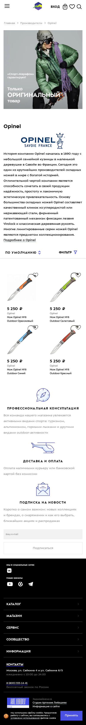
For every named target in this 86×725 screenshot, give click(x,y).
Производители (31, 23)
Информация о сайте (46, 706)
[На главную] (37, 7)
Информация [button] (18, 651)
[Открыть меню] (7, 7)
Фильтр (66, 252)
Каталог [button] (13, 604)
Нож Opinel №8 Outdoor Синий (16, 372)
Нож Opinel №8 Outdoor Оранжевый (20, 319)
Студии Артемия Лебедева (50, 703)
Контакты (14, 664)
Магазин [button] (14, 616)
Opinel (11, 313)
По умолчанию (20, 252)
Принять (71, 715)
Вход (55, 6)
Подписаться (43, 548)
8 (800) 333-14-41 (17, 683)
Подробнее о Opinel (20, 240)
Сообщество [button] (17, 639)
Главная (9, 23)
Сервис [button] (12, 627)
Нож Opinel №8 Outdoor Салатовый (62, 319)
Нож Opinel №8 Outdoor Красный (60, 372)
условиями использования (25, 718)
